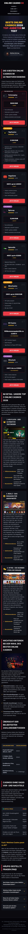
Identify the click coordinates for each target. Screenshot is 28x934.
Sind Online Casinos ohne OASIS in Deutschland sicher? (13, 883)
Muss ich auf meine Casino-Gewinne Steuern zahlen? (11, 899)
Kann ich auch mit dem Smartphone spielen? (9, 907)
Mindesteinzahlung (13, 13)
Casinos (13, 6)
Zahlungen (13, 11)
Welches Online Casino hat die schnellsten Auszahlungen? (12, 891)
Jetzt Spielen (14, 122)
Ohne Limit (13, 8)
